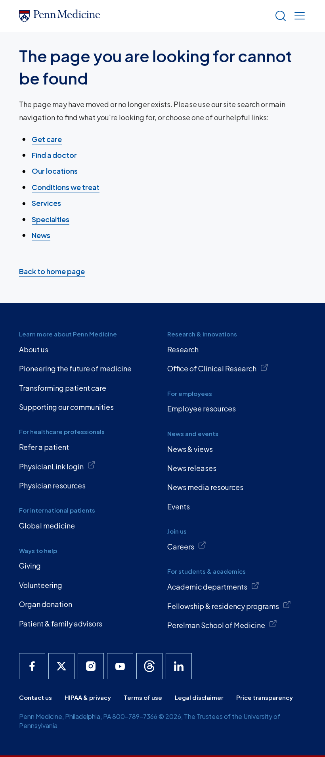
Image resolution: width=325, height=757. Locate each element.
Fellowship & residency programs (223, 606)
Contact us (35, 697)
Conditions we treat (65, 187)
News (41, 235)
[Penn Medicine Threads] (149, 666)
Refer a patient (44, 447)
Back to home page (52, 271)
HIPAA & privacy (88, 697)
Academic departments (207, 586)
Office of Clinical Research (211, 368)
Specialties (50, 219)
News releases (191, 468)
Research (183, 349)
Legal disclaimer (199, 697)
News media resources (205, 487)
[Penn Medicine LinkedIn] (178, 666)
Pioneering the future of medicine (75, 368)
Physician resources (52, 485)
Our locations (55, 170)
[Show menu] (298, 16)
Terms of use (143, 697)
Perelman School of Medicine (216, 625)
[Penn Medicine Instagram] (90, 666)
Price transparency (264, 697)
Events (178, 506)
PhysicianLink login (51, 466)
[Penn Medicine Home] (143, 16)
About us (33, 349)
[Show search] (279, 16)
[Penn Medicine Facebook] (32, 666)
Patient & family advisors (60, 623)
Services (46, 203)
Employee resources (201, 408)
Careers (180, 546)
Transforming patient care (62, 387)
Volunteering (40, 585)
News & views (190, 448)
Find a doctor (54, 154)
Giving (30, 565)
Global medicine (47, 525)
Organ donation (45, 604)
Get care (47, 139)
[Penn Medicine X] (61, 666)
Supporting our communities (66, 406)
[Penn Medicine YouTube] (120, 666)
